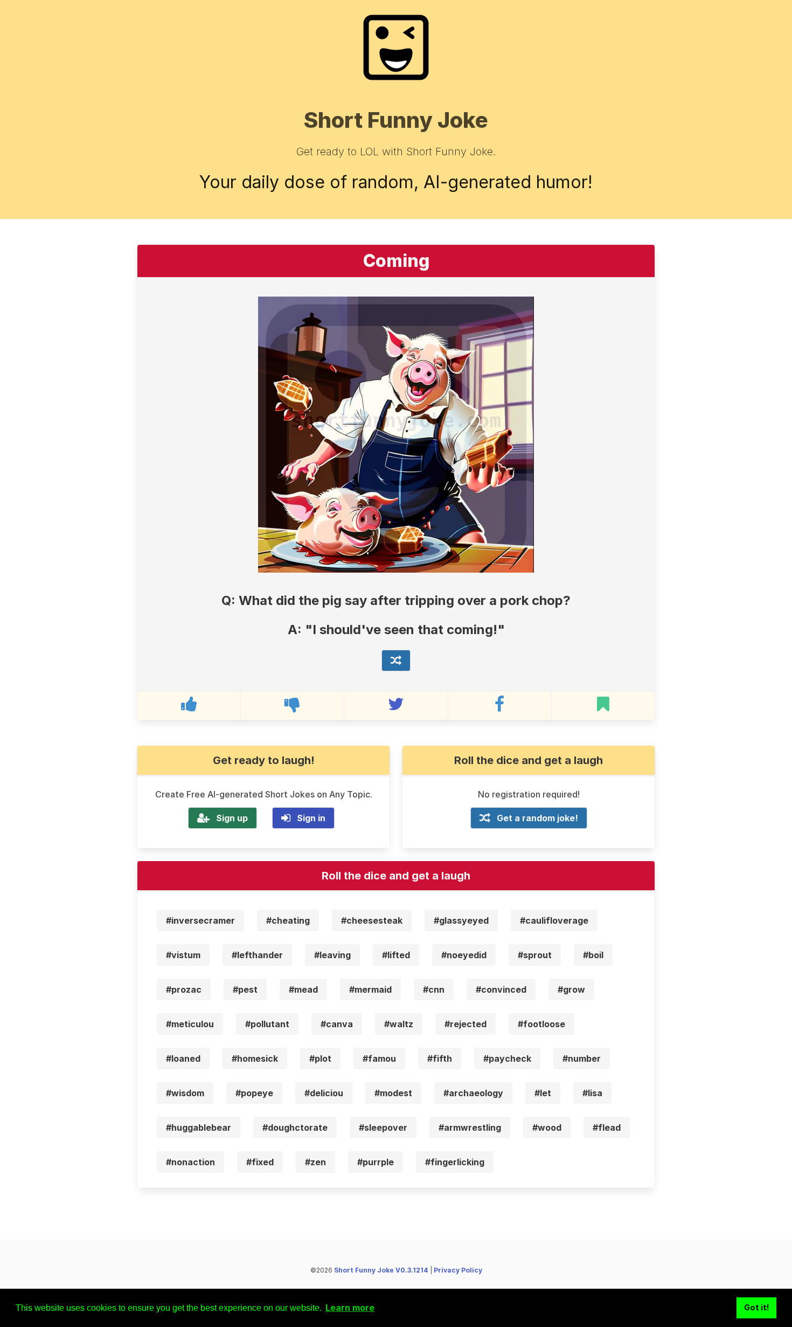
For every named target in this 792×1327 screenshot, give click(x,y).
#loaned (183, 1058)
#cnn (433, 989)
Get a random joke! (537, 818)
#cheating (288, 920)
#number (581, 1058)
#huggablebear (198, 1127)
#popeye (254, 1093)
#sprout (535, 955)
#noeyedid (464, 955)
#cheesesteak (371, 920)
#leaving (332, 955)
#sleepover (383, 1127)
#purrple (375, 1162)
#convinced (501, 989)
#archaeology (473, 1093)
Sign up (232, 818)
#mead (303, 989)
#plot (320, 1058)
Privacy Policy (458, 1270)
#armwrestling (470, 1127)
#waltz (398, 1024)
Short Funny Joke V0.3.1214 (381, 1270)
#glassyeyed (461, 920)
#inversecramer (200, 920)
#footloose (541, 1024)
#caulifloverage (554, 920)
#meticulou (190, 1024)
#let (542, 1093)
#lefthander (257, 955)
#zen (315, 1162)
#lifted (396, 955)
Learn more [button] (349, 1307)
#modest (393, 1093)
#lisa (592, 1093)
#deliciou (323, 1093)
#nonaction (190, 1162)
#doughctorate (295, 1127)
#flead (607, 1127)
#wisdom (185, 1093)
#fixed (260, 1162)
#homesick (255, 1058)
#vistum (183, 955)
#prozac (184, 989)
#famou (379, 1058)
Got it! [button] (756, 1307)
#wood (546, 1127)
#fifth (439, 1058)
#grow (571, 989)
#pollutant (267, 1024)
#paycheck (507, 1058)
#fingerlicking (454, 1162)
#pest (245, 989)
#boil (593, 955)
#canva (337, 1024)
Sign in (311, 818)
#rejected (465, 1024)
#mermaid (370, 989)
